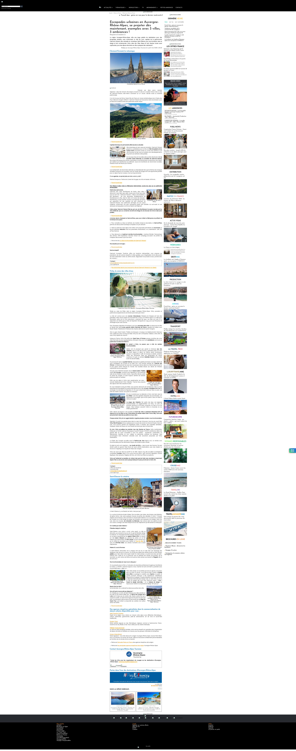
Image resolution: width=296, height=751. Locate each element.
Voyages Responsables (64, 740)
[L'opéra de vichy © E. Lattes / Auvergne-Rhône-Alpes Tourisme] (154, 370)
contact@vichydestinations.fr (118, 471)
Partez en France (62, 735)
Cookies (134, 729)
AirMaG (59, 725)
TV (143, 7)
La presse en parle (214, 729)
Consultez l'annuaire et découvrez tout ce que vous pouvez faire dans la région (135, 681)
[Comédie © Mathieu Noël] (117, 147)
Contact (210, 725)
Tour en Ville (139, 541)
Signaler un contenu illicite (140, 725)
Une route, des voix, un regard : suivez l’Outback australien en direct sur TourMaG (175, 85)
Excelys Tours (114, 621)
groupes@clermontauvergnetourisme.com (122, 263)
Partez (175, 196)
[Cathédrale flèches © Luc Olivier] (136, 53)
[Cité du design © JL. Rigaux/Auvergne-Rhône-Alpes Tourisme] (117, 570)
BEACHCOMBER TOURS (173, 543)
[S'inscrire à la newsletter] (292, 450)
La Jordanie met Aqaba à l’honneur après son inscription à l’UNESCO (174, 40)
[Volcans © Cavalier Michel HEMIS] (136, 103)
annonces (175, 108)
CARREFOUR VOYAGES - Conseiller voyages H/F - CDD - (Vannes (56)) (175, 121)
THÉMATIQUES (121, 7)
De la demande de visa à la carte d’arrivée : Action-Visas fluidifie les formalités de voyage (174, 224)
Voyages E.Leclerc (171, 550)
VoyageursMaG (61, 739)
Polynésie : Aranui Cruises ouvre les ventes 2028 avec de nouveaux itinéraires (175, 469)
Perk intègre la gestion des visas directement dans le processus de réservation (174, 518)
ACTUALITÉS (108, 7)
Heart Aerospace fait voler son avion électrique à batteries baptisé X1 (175, 32)
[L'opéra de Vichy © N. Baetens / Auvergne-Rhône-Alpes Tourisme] (136, 273)
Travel (175, 490)
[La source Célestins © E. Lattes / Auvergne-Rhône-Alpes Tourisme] (117, 343)
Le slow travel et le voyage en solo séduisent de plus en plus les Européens (174, 36)
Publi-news (175, 127)
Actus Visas (175, 221)
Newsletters (134, 7)
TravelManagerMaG (63, 737)
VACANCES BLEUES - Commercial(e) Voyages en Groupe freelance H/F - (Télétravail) (175, 112)
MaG (175, 372)
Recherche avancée (6, 8)
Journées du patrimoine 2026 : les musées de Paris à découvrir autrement (174, 200)
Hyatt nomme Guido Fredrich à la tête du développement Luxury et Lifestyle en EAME (174, 376)
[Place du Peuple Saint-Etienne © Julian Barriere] (136, 478)
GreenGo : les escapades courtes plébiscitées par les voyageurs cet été (174, 176)
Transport (175, 326)
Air (175, 304)
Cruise (175, 466)
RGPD (134, 728)
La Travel (175, 349)
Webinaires (175, 245)
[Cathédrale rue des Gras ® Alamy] (154, 189)
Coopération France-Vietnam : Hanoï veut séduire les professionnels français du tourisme (175, 131)
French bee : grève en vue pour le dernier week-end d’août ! (174, 26)
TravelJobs (60, 736)
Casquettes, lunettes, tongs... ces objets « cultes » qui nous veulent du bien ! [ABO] (175, 421)
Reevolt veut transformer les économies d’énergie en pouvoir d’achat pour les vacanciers (173, 445)
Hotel (175, 396)
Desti (175, 257)
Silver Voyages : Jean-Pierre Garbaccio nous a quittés (118, 15)
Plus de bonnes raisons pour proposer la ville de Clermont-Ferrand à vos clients (133, 267)
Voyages (175, 441)
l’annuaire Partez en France (125, 642)
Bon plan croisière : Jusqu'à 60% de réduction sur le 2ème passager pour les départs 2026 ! (175, 152)
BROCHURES (175, 539)
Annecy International (116, 634)
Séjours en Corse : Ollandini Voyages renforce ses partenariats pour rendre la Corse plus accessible (149, 709)
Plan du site (136, 726)
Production (175, 280)
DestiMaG (60, 729)
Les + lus (171, 22)
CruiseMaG (60, 728)
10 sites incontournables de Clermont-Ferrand (133, 240)
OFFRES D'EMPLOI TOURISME (171, 114)
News (166, 22)
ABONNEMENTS (152, 7)
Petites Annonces (166, 7)
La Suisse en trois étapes (172, 247)
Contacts (179, 7)
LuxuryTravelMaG (62, 733)
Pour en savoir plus (116, 141)
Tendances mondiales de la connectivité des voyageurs (172, 29)
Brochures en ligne (62, 726)
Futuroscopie (175, 417)
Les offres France (175, 46)
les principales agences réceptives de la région (131, 645)
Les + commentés (179, 22)
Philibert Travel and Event (117, 628)
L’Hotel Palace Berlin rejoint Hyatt (174, 398)
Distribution (175, 172)
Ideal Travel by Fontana (116, 613)
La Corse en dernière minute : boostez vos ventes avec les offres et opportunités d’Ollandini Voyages (122, 709)
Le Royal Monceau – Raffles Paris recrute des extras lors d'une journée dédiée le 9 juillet (175, 494)
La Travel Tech (61, 732)
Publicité (211, 726)
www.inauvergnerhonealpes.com (128, 662)
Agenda (210, 728)
